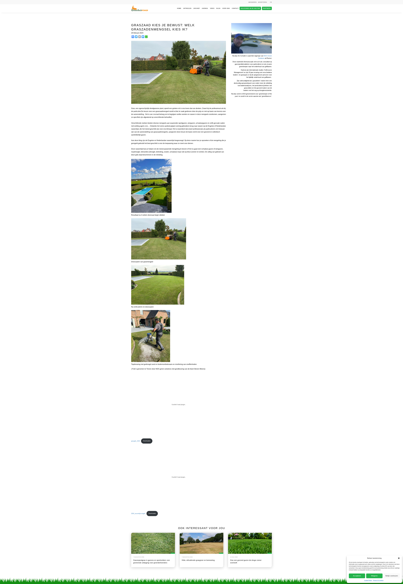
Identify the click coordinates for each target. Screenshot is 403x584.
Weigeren (374, 576)
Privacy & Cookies (378, 580)
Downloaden (146, 441)
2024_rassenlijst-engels (138, 513)
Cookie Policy (368, 580)
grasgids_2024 (135, 441)
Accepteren (357, 576)
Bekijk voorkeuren (391, 576)
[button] (399, 558)
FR (271, 2)
